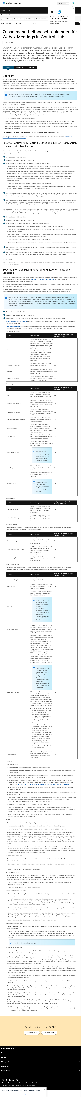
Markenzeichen (35, 1082)
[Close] (44, 1089)
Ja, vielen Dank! (32, 1032)
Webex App (31, 67)
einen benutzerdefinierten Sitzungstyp (43, 279)
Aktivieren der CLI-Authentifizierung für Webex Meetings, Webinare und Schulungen (43, 784)
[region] (23, 1092)
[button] (73, 3)
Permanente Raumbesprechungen (16, 321)
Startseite (3, 10)
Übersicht (8, 67)
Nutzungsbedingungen (7, 1082)
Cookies (28, 1082)
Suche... (61, 3)
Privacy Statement (7, 1094)
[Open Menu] (77, 3)
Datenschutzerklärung (19, 1082)
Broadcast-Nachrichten (14, 326)
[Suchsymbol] (57, 3)
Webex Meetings (19, 67)
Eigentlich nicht (49, 1032)
